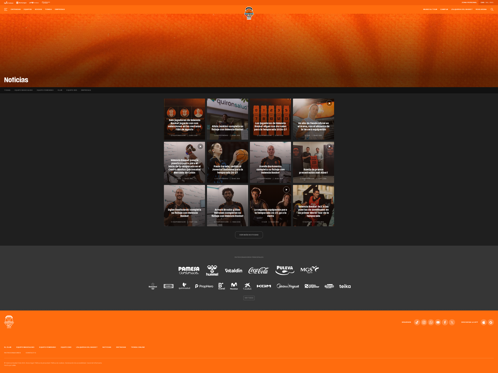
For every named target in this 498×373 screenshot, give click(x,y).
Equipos (28, 9)
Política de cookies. (58, 363)
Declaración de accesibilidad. (75, 363)
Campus (444, 9)
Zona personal (469, 2)
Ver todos (249, 298)
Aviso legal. (30, 363)
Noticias (106, 347)
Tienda (48, 9)
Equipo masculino (24, 90)
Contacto (31, 353)
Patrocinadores (12, 353)
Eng (491, 2)
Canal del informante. (94, 363)
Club (60, 90)
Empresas (60, 9)
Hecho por (10, 365)
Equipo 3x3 (71, 90)
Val (487, 2)
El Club (7, 347)
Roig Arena (481, 9)
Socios (38, 9)
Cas (482, 2)
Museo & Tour (430, 9)
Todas (7, 90)
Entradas (16, 9)
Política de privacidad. (42, 363)
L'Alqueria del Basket (462, 9)
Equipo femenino (45, 90)
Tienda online (138, 347)
